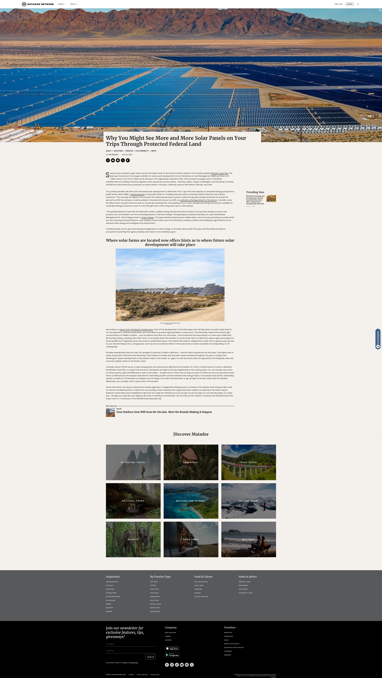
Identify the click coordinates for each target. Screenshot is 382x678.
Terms (194, 352)
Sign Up (211, 347)
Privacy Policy (203, 352)
